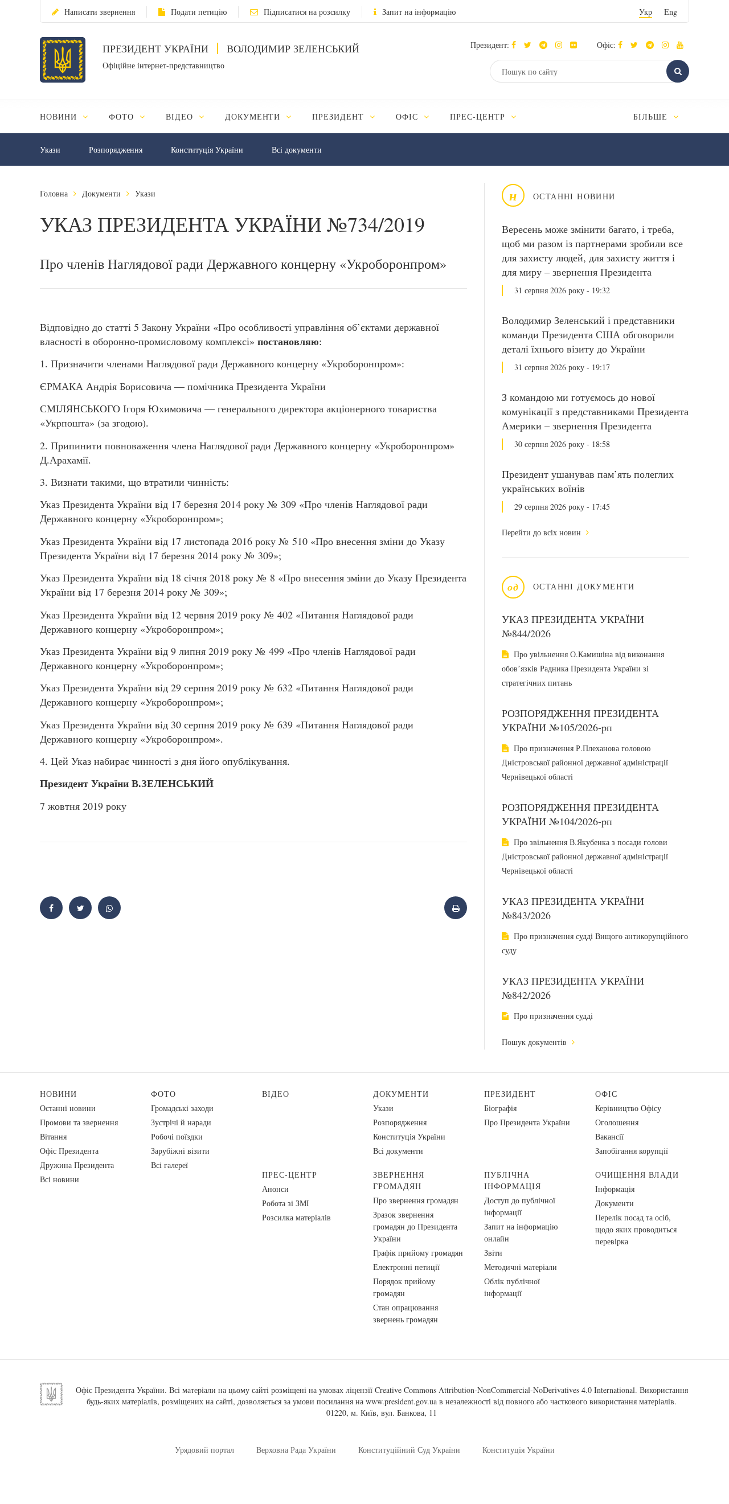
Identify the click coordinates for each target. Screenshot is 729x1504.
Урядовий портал (204, 1449)
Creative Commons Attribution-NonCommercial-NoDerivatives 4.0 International (505, 1389)
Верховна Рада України (296, 1449)
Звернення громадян (398, 1180)
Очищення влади (637, 1174)
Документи (101, 193)
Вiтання (53, 1136)
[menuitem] (69, 116)
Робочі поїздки (177, 1136)
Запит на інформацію (419, 11)
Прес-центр (289, 1174)
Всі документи (297, 149)
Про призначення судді (552, 1015)
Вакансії (609, 1136)
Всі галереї (169, 1164)
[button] (530, 44)
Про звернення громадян (415, 1200)
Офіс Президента (69, 1150)
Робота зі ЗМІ (285, 1203)
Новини (58, 1093)
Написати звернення (99, 11)
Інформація (614, 1188)
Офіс (606, 1093)
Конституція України (207, 149)
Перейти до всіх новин (542, 532)
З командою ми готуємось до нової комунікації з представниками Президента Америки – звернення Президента (595, 411)
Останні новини (68, 1108)
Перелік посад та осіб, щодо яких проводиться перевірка (636, 1229)
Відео (275, 1093)
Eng (670, 11)
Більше (651, 116)
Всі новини (59, 1179)
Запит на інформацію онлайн (521, 1232)
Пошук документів (535, 1041)
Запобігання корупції (631, 1150)
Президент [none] (339, 116)
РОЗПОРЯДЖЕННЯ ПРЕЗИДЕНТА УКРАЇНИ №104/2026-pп (580, 814)
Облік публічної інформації (512, 1287)
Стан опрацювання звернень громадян (405, 1313)
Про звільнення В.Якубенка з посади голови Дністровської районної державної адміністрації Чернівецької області (585, 856)
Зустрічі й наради (181, 1122)
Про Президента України (527, 1122)
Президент (510, 1093)
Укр (645, 11)
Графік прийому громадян (418, 1252)
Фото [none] (123, 116)
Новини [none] (60, 116)
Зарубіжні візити (180, 1150)
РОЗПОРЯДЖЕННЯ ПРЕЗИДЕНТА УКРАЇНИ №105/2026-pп (580, 720)
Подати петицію (199, 11)
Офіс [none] (408, 116)
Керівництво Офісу (628, 1108)
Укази (50, 149)
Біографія (500, 1108)
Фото (163, 1093)
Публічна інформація (512, 1180)
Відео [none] (181, 116)
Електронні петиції (406, 1266)
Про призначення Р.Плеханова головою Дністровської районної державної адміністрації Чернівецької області (585, 762)
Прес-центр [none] (479, 116)
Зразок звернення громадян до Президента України (415, 1226)
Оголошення (616, 1122)
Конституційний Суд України (409, 1449)
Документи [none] (254, 116)
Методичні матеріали (520, 1266)
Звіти (493, 1252)
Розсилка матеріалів (296, 1217)
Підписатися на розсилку (307, 11)
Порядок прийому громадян (404, 1287)
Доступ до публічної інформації (519, 1206)
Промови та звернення (79, 1122)
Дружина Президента (77, 1164)
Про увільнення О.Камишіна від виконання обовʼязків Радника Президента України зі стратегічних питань (583, 668)
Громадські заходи (182, 1108)
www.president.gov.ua (401, 1401)
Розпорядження (115, 149)
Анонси (275, 1188)
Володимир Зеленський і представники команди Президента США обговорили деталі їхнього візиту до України (588, 334)
